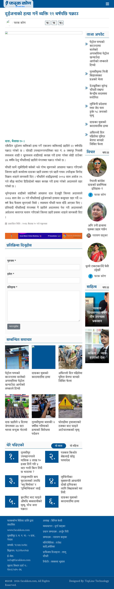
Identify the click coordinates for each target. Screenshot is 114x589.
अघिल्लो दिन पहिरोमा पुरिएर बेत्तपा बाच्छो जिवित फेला (70, 377)
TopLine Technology (97, 581)
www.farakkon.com (18, 530)
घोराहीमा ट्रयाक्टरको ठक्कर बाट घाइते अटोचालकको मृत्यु (69, 426)
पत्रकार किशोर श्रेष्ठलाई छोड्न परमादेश (69, 456)
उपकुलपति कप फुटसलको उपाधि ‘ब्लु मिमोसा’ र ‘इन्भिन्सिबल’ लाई (30, 483)
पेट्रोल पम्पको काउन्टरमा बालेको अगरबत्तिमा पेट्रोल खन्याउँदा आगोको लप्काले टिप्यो (15, 381)
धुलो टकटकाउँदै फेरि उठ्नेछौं (97, 268)
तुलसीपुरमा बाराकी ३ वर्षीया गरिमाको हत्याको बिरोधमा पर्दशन (43, 428)
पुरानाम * (11, 261)
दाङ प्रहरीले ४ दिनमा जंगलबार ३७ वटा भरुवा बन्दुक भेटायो (16, 426)
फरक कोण (20, 23)
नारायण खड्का (100, 235)
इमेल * (10, 274)
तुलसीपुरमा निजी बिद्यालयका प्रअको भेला (99, 75)
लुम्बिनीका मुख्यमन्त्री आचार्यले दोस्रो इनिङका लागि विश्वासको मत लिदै (71, 484)
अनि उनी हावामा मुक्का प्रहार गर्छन (97, 227)
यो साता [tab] (58, 446)
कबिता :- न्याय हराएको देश (97, 355)
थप (104, 153)
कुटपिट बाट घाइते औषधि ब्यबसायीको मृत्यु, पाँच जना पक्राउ (31, 503)
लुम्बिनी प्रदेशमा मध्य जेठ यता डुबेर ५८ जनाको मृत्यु (98, 110)
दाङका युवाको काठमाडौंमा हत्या (41, 375)
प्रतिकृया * (12, 288)
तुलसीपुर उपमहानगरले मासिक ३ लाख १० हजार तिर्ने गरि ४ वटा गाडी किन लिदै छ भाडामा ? (31, 462)
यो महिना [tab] (74, 446)
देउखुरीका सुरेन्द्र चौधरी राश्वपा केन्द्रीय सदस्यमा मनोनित (98, 92)
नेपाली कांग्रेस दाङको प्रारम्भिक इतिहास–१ (97, 185)
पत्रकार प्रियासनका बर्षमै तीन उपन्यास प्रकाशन (97, 314)
